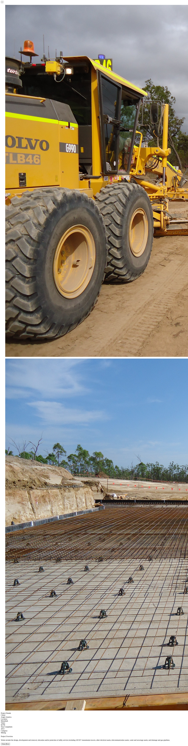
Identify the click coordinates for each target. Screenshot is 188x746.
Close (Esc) (5, 744)
